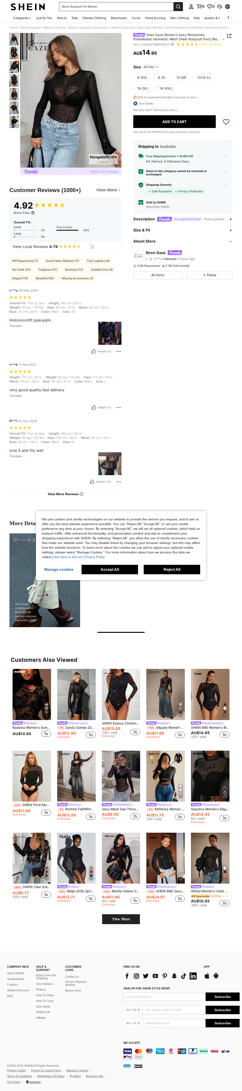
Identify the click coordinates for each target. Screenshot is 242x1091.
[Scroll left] (222, 17)
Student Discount (18, 990)
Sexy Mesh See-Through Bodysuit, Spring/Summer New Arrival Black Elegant (121, 809)
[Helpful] (93, 351)
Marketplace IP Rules (51, 1076)
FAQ (10, 996)
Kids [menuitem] (197, 18)
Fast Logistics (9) (98, 261)
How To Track (45, 1001)
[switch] (90, 246)
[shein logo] (28, 6)
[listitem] (32, 706)
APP (207, 966)
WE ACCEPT (131, 1043)
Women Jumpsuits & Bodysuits (88, 27)
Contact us (72, 976)
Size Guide (43, 1006)
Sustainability (15, 979)
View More (121, 919)
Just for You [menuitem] (44, 18)
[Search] (178, 6)
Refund (41, 989)
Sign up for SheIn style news (146, 988)
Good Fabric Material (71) (62, 261)
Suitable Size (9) (102, 269)
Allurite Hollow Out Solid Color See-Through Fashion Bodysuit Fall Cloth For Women (121, 891)
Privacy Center (16, 1070)
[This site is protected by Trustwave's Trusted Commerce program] (126, 1066)
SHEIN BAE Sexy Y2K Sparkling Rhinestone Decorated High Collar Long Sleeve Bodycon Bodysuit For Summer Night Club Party (166, 891)
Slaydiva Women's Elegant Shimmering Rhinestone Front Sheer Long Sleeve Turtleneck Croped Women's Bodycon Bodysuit (210, 809)
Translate (15, 326)
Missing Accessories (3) (77, 278)
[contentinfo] (181, 1054)
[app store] (207, 978)
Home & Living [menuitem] (155, 18)
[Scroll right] (228, 17)
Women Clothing (54, 27)
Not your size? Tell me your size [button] (154, 110)
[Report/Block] (118, 351)
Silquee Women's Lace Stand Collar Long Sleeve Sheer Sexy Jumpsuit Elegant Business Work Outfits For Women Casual (166, 727)
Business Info (94, 1076)
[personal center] (191, 6)
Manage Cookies (77, 1070)
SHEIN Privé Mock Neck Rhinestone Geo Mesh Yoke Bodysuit (32, 805)
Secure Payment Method (75, 983)
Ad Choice (14, 1082)
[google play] (216, 978)
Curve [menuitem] (136, 18)
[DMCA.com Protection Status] (138, 1066)
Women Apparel (30, 27)
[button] (219, 6)
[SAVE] (226, 121)
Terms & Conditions (19, 1076)
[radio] (142, 78)
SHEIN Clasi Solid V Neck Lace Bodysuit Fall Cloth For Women (32, 887)
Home (13, 27)
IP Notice (75, 1076)
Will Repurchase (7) (25, 261)
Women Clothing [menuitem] (94, 18)
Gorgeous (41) (48, 269)
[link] (200, 6)
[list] (161, 976)
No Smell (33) (21, 269)
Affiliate (41, 1018)
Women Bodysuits (122, 27)
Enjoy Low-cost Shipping (46, 977)
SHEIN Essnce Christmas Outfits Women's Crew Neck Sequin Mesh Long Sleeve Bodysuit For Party (121, 723)
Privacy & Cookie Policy (46, 1070)
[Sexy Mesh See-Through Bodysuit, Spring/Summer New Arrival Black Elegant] (121, 776)
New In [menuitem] (62, 18)
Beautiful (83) (45, 278)
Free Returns (44, 984)
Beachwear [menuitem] (119, 18)
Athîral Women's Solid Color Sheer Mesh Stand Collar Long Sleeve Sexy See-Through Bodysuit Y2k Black (210, 891)
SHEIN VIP (43, 1012)
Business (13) (74, 269)
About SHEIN (15, 973)
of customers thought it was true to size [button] (167, 97)
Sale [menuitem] (75, 18)
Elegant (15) (20, 278)
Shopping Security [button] (159, 184)
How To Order (45, 995)
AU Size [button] (149, 67)
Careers (12, 984)
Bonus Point (73, 990)
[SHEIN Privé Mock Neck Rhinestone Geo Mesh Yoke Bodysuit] (32, 776)
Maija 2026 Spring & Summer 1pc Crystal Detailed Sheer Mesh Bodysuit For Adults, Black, (77, 891)
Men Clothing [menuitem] (179, 18)
